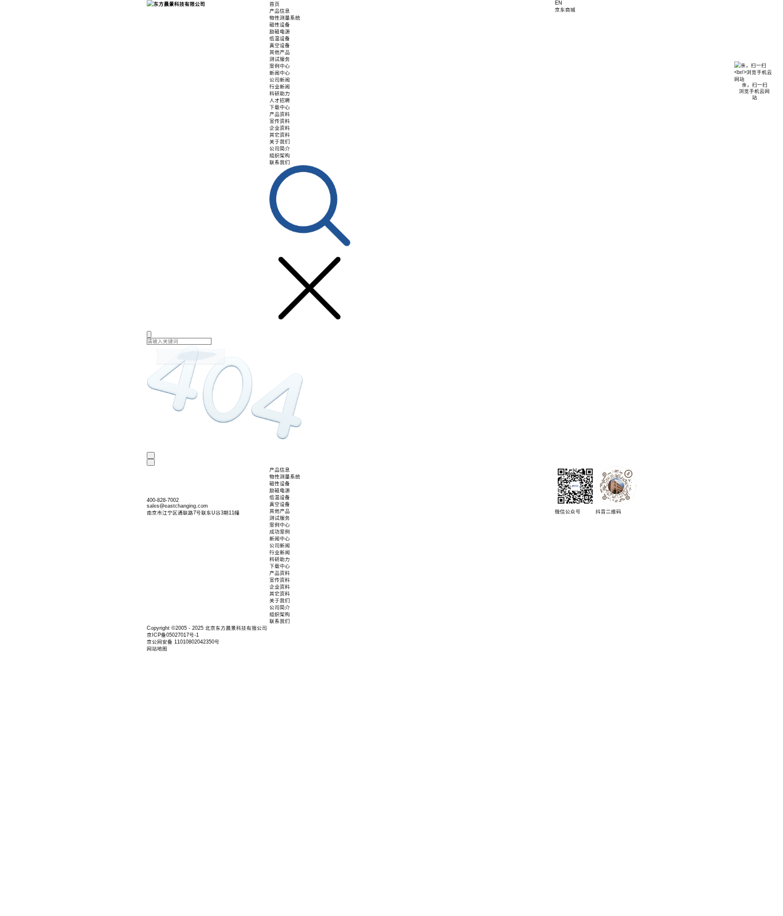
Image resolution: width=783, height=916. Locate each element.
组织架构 (279, 155)
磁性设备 (279, 25)
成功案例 (279, 532)
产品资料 (279, 114)
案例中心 (279, 66)
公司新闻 (279, 80)
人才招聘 (279, 100)
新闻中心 (279, 73)
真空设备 (279, 45)
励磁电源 (279, 31)
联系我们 (279, 162)
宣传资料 (279, 121)
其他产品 (279, 52)
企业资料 (279, 128)
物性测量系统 (284, 18)
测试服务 (279, 59)
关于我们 (279, 142)
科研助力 (279, 93)
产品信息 (279, 11)
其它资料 (279, 135)
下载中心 (279, 107)
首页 (274, 4)
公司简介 (279, 148)
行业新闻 (279, 86)
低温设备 (279, 38)
